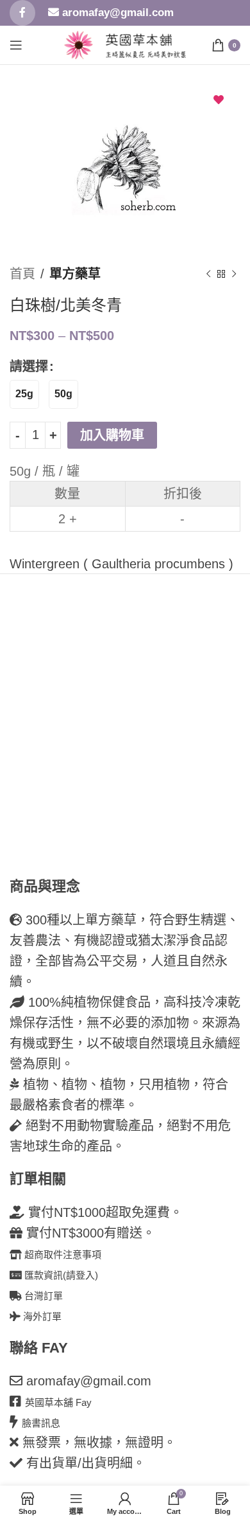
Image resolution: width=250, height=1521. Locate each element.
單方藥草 (75, 274)
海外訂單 (41, 1316)
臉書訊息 (41, 1423)
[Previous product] (208, 273)
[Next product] (234, 273)
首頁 (22, 274)
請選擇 (29, 366)
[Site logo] (78, 44)
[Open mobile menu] (16, 45)
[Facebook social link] (22, 13)
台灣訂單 (42, 1295)
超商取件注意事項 (61, 1254)
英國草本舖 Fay (58, 1402)
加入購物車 (112, 435)
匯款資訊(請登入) (60, 1275)
